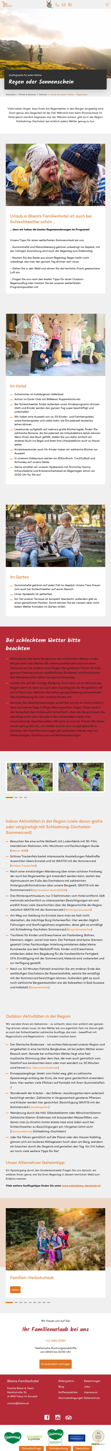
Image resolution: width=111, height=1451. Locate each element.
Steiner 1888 (19, 850)
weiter (15, 1289)
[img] (57, 5)
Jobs (87, 1386)
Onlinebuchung (58, 1448)
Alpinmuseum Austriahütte (49, 890)
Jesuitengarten (39, 1107)
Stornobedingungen (70, 1398)
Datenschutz (92, 1398)
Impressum (91, 1392)
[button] (30, 776)
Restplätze (82, 1448)
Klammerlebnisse (21, 1131)
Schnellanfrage (31, 1448)
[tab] (9, 797)
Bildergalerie (66, 1381)
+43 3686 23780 (55, 1340)
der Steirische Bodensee (43, 1067)
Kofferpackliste (67, 1392)
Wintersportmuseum (78, 909)
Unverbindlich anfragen (55, 1364)
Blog (61, 1386)
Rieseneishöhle (39, 987)
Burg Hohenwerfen (79, 929)
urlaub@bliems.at (18, 1403)
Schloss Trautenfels (23, 865)
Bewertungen (92, 1381)
